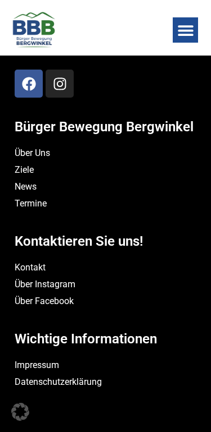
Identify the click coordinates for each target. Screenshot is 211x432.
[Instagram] (60, 84)
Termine (31, 203)
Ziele (24, 169)
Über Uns (32, 153)
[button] (185, 30)
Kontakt (30, 267)
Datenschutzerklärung (58, 381)
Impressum (37, 365)
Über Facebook (44, 301)
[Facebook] (29, 84)
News (26, 186)
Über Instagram (45, 284)
